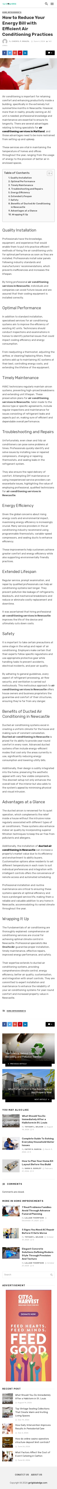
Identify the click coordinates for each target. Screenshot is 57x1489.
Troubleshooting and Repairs (27, 188)
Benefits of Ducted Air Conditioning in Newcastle (30, 205)
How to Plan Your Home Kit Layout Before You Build (37, 1163)
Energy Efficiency (20, 192)
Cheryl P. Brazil (20, 41)
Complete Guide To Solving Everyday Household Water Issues (38, 1142)
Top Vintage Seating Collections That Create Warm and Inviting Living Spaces (32, 1412)
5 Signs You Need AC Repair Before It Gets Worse (38, 1231)
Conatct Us (22, 1475)
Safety (14, 200)
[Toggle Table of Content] (48, 173)
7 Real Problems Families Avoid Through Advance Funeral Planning (36, 1210)
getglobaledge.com (37, 1483)
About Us (36, 1475)
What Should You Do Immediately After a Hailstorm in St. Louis (34, 1119)
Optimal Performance (23, 181)
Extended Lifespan (21, 196)
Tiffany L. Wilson (34, 1127)
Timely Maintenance (22, 185)
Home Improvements (11, 12)
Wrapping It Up (20, 214)
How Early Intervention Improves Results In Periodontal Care (33, 1427)
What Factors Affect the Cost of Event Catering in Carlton (32, 1454)
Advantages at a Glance (24, 210)
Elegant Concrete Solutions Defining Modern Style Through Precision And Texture (37, 1253)
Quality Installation (21, 177)
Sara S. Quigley (33, 1168)
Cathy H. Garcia (33, 1149)
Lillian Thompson (34, 1218)
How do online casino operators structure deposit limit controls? (32, 1440)
